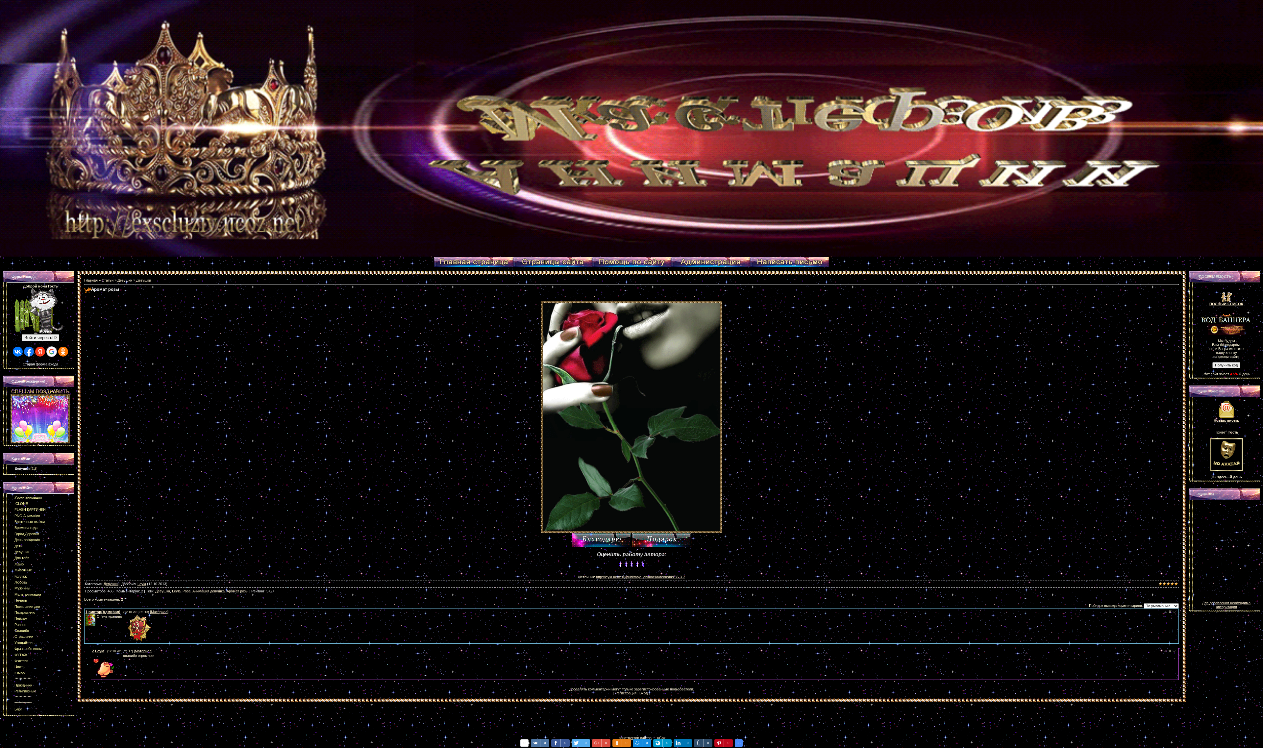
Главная (91, 280)
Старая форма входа (40, 364)
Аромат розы (237, 591)
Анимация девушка (208, 591)
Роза (186, 591)
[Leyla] (92, 656)
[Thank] (601, 540)
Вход (643, 693)
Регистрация (625, 693)
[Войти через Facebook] (29, 352)
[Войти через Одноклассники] (63, 352)
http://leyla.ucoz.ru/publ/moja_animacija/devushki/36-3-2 (640, 577)
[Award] (661, 540)
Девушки (22, 468)
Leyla (141, 584)
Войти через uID (40, 337)
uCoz (661, 738)
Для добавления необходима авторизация (1226, 605)
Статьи (107, 280)
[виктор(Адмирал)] (96, 616)
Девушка (162, 591)
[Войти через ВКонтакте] (18, 352)
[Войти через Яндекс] (40, 352)
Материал (159, 612)
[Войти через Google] (51, 351)
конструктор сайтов (635, 738)
